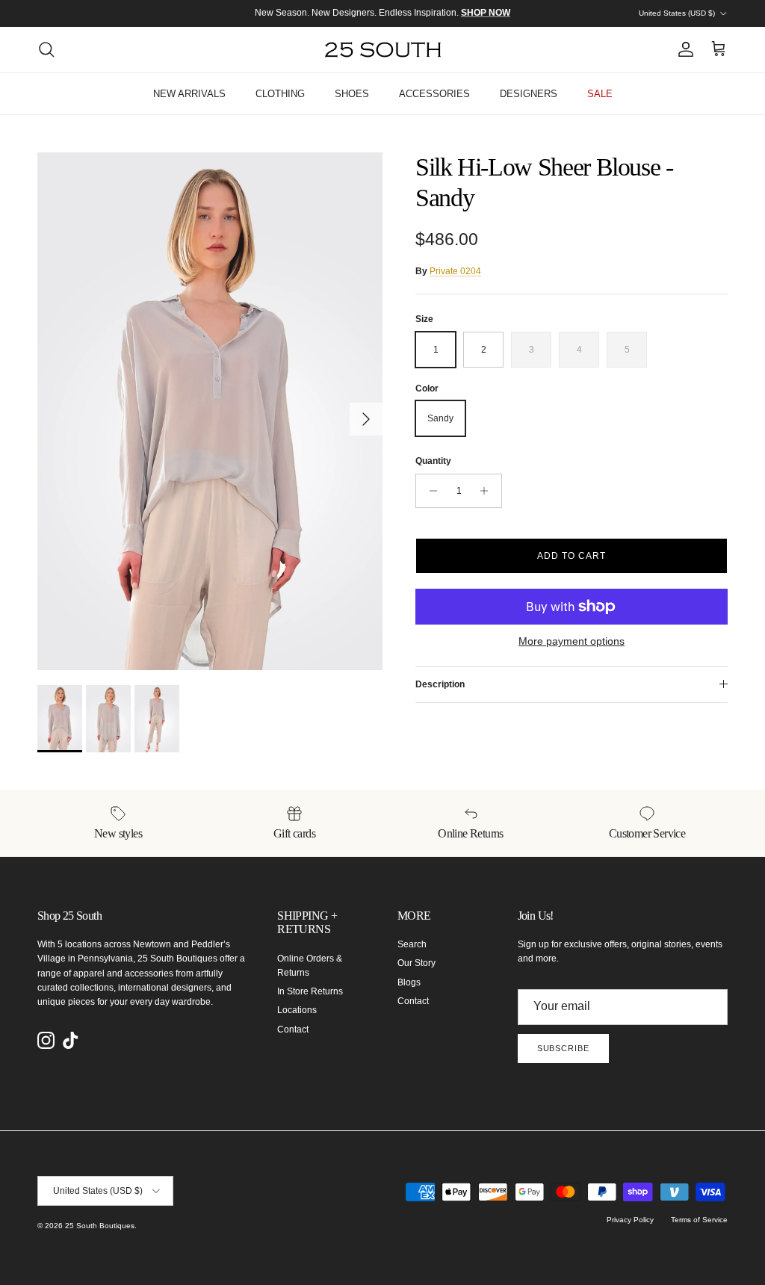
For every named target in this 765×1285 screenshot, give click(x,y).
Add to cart (571, 556)
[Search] (46, 49)
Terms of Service (699, 1220)
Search (412, 944)
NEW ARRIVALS (189, 93)
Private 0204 (455, 271)
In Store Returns (310, 991)
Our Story (416, 963)
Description (440, 684)
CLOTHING (280, 93)
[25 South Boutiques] (383, 50)
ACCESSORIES (434, 93)
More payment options (571, 641)
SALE (600, 93)
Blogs (409, 982)
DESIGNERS (528, 93)
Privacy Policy (630, 1220)
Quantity (433, 461)
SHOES (352, 93)
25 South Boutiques (99, 1225)
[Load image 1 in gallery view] (209, 411)
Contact (293, 1029)
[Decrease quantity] (429, 490)
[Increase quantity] (488, 490)
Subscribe (563, 1048)
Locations (297, 1010)
